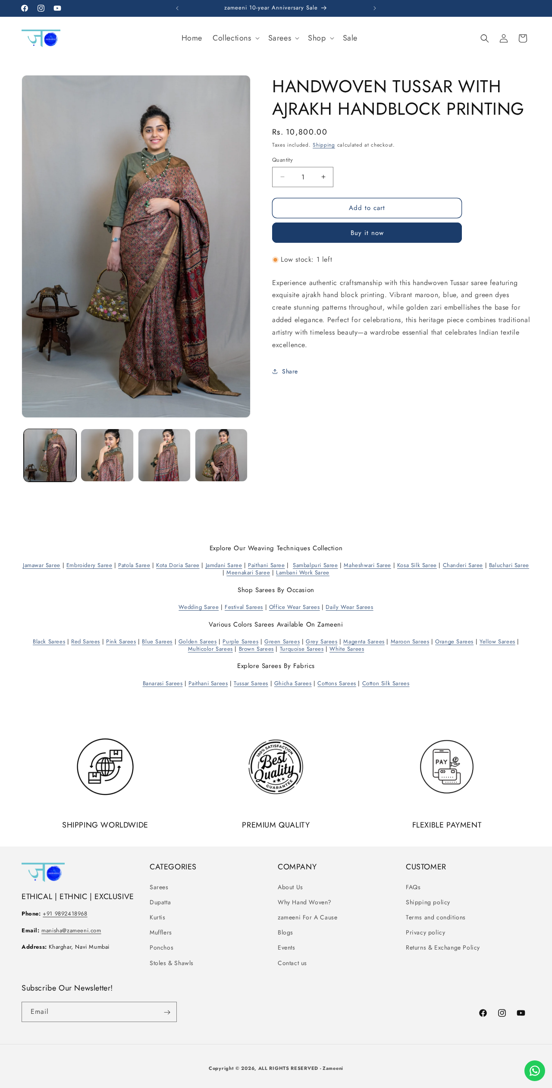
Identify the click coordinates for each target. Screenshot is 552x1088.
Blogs (285, 932)
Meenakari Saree (248, 572)
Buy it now (367, 233)
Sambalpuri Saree (315, 565)
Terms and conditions (436, 917)
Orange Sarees (454, 641)
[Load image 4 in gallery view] (221, 455)
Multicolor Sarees (210, 648)
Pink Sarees (121, 641)
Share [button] (290, 371)
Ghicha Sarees (293, 683)
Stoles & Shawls (172, 962)
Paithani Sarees (208, 683)
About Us (290, 886)
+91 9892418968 (65, 913)
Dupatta (160, 901)
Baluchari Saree (509, 565)
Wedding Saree (199, 606)
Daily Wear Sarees (349, 606)
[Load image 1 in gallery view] (50, 455)
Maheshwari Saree (367, 565)
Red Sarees (85, 641)
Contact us (292, 962)
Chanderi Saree (463, 565)
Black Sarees (49, 641)
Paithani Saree (266, 565)
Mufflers (161, 932)
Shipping (324, 145)
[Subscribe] (166, 1012)
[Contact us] (534, 1070)
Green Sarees (282, 641)
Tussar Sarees (251, 683)
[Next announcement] (374, 8)
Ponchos (161, 947)
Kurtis (158, 917)
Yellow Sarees (497, 641)
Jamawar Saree (41, 565)
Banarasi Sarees (163, 683)
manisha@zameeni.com (71, 930)
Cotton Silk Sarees (386, 683)
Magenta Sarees (363, 641)
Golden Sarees (198, 641)
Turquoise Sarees (302, 648)
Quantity (282, 160)
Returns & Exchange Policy (443, 947)
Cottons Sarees (336, 683)
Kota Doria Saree (178, 565)
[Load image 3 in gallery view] (164, 455)
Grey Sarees (322, 641)
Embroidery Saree (89, 565)
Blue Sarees (157, 641)
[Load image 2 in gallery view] (107, 455)
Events (286, 947)
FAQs (413, 886)
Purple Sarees (240, 641)
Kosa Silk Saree (417, 565)
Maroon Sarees (410, 641)
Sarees (159, 886)
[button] (235, 38)
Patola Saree (134, 565)
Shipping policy (428, 901)
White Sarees (346, 648)
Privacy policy (425, 932)
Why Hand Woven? (305, 901)
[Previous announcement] (177, 8)
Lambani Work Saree (302, 572)
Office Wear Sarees (294, 606)
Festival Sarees (244, 606)
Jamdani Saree (224, 565)
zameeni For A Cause (307, 917)
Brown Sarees (256, 648)
